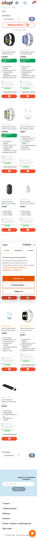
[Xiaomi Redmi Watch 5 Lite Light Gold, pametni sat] (28, 316)
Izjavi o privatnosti (10, 267)
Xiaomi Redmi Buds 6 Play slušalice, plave (8, 329)
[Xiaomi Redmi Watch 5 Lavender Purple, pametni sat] (27, 39)
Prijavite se (19, 489)
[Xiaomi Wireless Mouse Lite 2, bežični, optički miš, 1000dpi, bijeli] (28, 189)
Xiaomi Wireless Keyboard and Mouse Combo (8, 401)
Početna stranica (6, 7)
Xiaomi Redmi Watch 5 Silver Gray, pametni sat (9, 128)
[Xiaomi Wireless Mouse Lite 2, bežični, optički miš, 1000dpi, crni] (9, 189)
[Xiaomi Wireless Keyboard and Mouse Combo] (9, 387)
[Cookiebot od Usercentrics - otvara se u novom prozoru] (23, 245)
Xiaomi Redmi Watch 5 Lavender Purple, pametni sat (27, 53)
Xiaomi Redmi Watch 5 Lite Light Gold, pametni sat (27, 329)
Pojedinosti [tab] (18, 250)
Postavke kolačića (17, 285)
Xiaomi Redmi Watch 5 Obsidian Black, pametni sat (8, 53)
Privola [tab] (6, 250)
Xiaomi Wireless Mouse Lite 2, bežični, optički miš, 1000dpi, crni (8, 203)
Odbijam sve (18, 291)
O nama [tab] (30, 250)
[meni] (17, 3)
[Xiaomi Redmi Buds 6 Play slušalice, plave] (9, 316)
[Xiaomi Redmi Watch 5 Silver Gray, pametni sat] (9, 114)
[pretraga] (25, 3)
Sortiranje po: (6, 15)
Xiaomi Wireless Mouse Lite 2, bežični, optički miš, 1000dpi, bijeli (27, 203)
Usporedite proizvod (9, 92)
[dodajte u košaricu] (9, 96)
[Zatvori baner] (34, 245)
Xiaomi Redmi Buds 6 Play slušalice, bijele (27, 128)
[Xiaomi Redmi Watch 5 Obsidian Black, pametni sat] (9, 39)
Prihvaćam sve (19, 278)
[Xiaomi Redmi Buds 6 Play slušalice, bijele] (28, 114)
